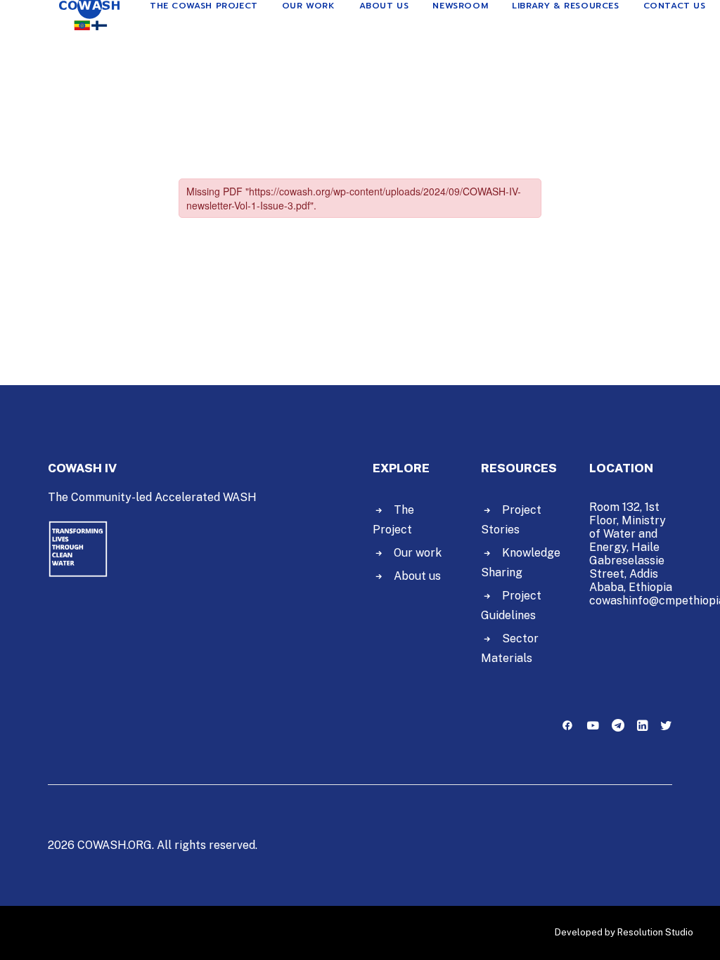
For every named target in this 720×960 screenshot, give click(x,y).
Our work (418, 552)
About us (417, 576)
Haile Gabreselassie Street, (626, 560)
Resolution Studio (655, 932)
